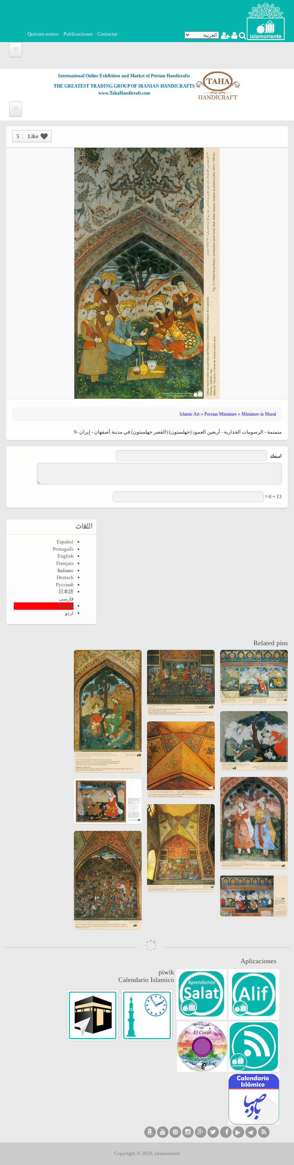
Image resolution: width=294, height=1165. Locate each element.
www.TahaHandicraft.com (124, 93)
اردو (69, 613)
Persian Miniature (220, 414)
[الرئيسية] (266, 20)
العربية (67, 606)
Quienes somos (43, 34)
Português (63, 549)
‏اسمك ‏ (275, 456)
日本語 (66, 591)
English (65, 556)
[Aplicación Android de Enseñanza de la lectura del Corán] (254, 994)
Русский (65, 584)
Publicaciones (78, 34)
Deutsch (65, 577)
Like (27, 136)
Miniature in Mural (259, 414)
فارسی (66, 598)
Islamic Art (189, 414)
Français (65, 563)
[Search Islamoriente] (242, 36)
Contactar (107, 34)
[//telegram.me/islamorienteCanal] (251, 1132)
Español (65, 542)
